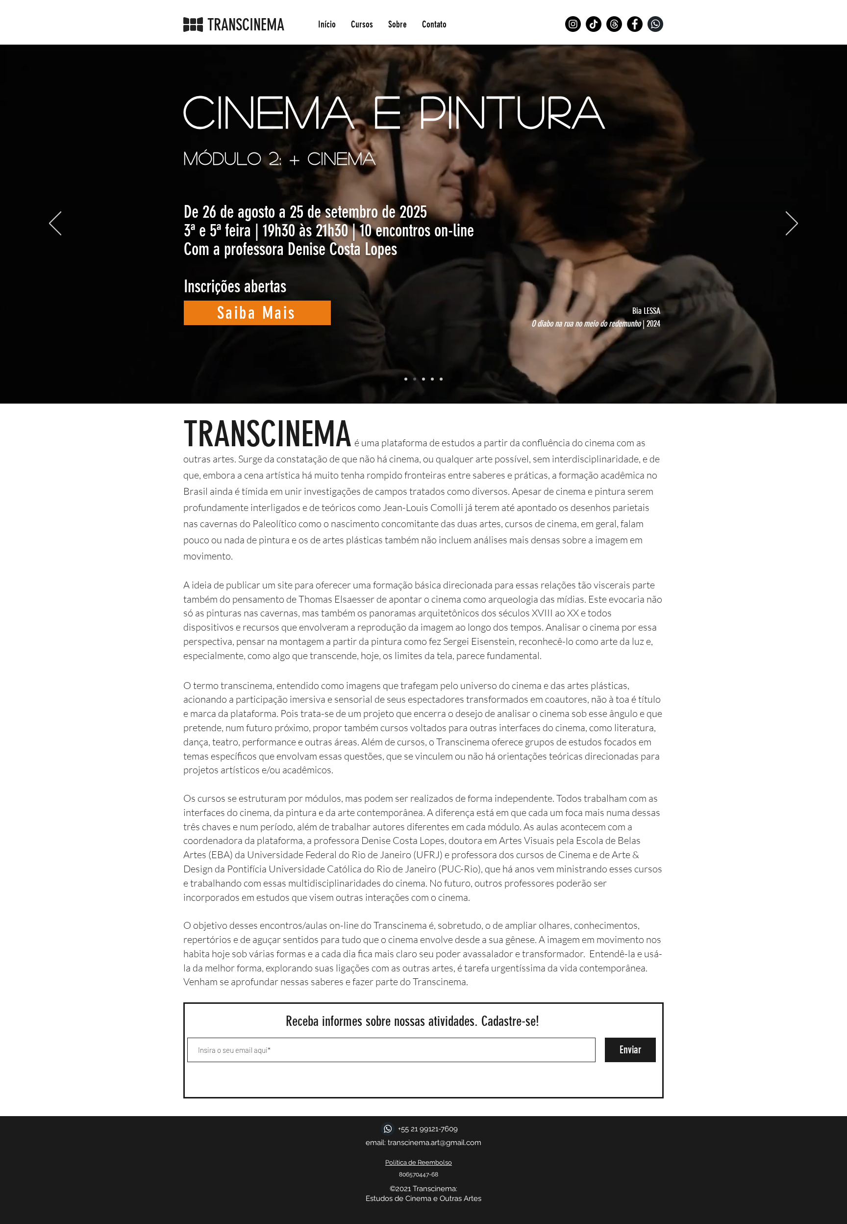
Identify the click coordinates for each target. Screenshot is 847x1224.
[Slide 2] (414, 379)
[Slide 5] (441, 379)
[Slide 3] (423, 379)
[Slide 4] (432, 379)
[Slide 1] (405, 379)
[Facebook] (635, 24)
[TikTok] (593, 24)
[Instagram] (573, 24)
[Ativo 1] (655, 24)
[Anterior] (55, 224)
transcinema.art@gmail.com (434, 1142)
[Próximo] (792, 224)
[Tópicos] (614, 24)
